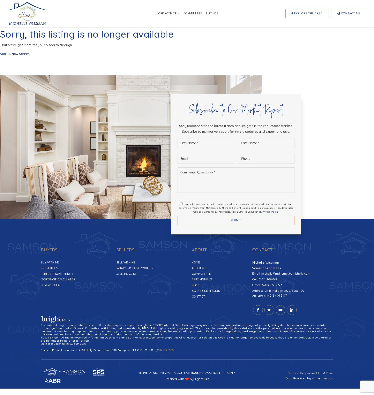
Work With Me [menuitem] (167, 13)
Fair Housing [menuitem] (194, 373)
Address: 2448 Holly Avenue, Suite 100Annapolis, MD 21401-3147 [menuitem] (278, 293)
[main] (187, 42)
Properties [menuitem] (49, 268)
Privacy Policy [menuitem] (171, 373)
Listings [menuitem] (212, 13)
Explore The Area (307, 13)
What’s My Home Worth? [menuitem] (134, 268)
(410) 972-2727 (165, 350)
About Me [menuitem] (199, 268)
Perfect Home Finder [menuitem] (57, 274)
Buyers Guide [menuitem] (51, 285)
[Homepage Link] (27, 13)
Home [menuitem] (196, 262)
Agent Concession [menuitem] (206, 291)
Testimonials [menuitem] (202, 279)
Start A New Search (15, 54)
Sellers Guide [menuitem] (126, 274)
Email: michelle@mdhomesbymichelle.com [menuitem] (281, 273)
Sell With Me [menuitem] (125, 262)
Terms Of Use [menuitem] (148, 373)
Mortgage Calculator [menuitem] (58, 279)
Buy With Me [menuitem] (50, 262)
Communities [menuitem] (193, 13)
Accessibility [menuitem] (215, 373)
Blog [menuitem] (195, 285)
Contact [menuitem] (198, 296)
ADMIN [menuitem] (231, 373)
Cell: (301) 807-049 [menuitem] (265, 279)
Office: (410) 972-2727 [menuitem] (267, 285)
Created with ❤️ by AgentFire (187, 379)
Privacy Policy (270, 211)
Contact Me (350, 13)
